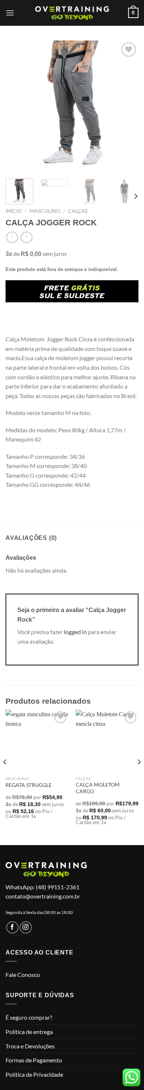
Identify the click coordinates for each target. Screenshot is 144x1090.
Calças (78, 211)
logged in (75, 631)
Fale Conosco (23, 974)
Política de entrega (29, 1031)
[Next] (126, 107)
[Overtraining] (72, 13)
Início (14, 211)
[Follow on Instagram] (26, 927)
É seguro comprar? (29, 1017)
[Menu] (10, 13)
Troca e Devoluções (30, 1045)
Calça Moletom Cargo (98, 788)
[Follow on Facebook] (12, 927)
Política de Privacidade (34, 1074)
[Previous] (17, 107)
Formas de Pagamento (34, 1059)
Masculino (45, 211)
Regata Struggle (29, 785)
